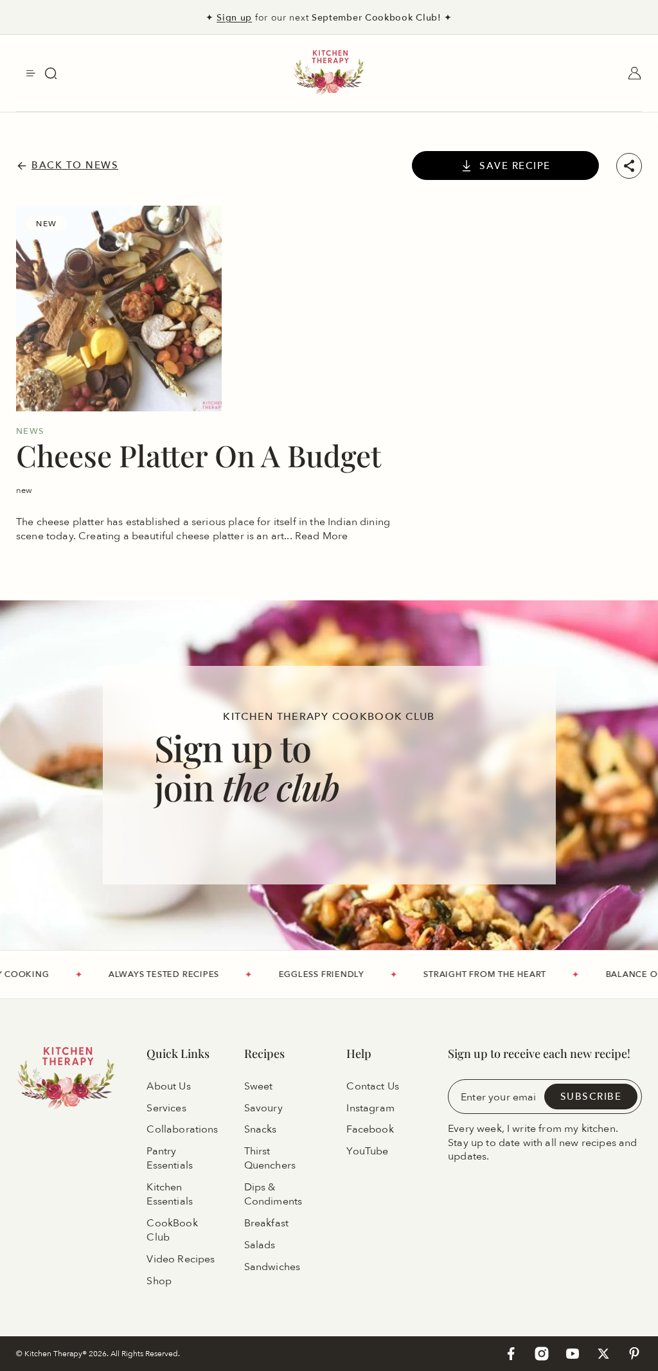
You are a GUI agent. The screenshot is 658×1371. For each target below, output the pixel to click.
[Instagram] (541, 1353)
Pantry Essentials (170, 1159)
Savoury (263, 1108)
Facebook (369, 1130)
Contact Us (372, 1086)
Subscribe (591, 1096)
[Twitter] (603, 1353)
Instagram (370, 1108)
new (24, 489)
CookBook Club (172, 1230)
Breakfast (266, 1223)
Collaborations (182, 1130)
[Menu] (31, 73)
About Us (168, 1086)
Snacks (260, 1130)
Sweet (258, 1086)
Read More (321, 535)
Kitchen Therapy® (56, 1353)
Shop (159, 1281)
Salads (260, 1245)
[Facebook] (511, 1353)
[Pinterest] (634, 1353)
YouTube (367, 1152)
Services (166, 1108)
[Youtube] (572, 1353)
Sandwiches (272, 1267)
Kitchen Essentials (170, 1194)
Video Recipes (181, 1259)
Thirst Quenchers (270, 1159)
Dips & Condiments (273, 1194)
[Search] (51, 73)
